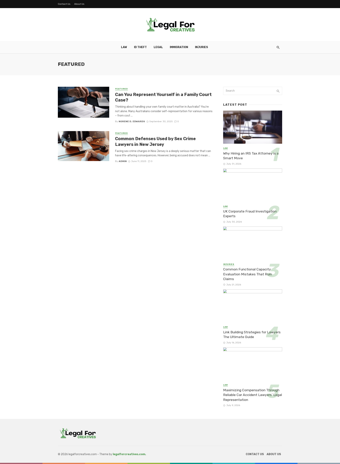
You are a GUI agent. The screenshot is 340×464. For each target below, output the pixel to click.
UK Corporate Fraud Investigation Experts (250, 213)
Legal (158, 47)
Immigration (179, 47)
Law (124, 47)
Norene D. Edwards (132, 121)
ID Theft (140, 47)
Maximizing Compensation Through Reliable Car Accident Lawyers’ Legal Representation (252, 395)
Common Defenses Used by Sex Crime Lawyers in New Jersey (155, 141)
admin (123, 161)
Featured (121, 89)
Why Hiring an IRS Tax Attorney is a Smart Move (251, 155)
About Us (79, 4)
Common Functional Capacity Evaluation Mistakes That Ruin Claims (247, 274)
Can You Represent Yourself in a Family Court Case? (163, 97)
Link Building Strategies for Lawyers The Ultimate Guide (252, 334)
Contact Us (64, 4)
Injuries (201, 47)
